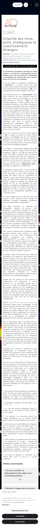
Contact (17, 5)
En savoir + (6, 505)
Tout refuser (20, 516)
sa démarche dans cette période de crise (22, 302)
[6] (30, 208)
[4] (17, 152)
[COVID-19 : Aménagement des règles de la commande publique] (20, 479)
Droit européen (14, 58)
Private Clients (25, 58)
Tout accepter (20, 521)
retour (10, 32)
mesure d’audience (18, 502)
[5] (16, 175)
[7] (33, 220)
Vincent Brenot (23, 60)
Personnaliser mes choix (20, 510)
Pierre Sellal (32, 60)
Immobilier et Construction (19, 54)
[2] (18, 94)
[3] (32, 100)
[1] (34, 90)
